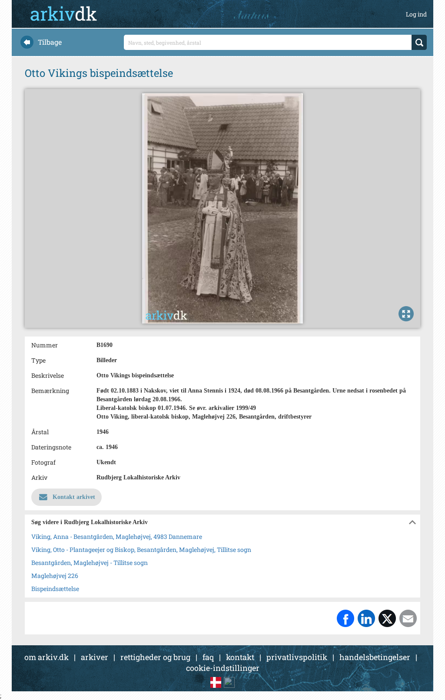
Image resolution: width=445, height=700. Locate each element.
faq (208, 657)
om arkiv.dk (46, 657)
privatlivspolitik (296, 657)
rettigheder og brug (155, 657)
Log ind (416, 14)
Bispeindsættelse (55, 588)
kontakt (240, 657)
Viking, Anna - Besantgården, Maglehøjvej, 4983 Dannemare (116, 536)
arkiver (94, 657)
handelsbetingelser (374, 657)
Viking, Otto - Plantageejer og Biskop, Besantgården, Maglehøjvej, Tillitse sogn (141, 549)
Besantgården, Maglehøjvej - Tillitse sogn (89, 562)
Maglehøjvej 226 (54, 575)
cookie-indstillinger (222, 668)
